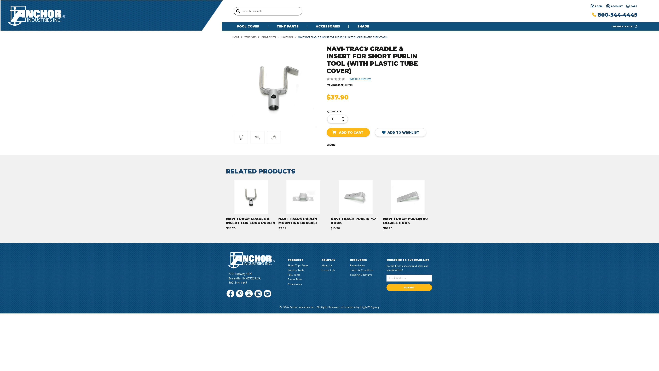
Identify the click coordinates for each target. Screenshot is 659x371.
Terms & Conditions (362, 270)
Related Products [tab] (260, 171)
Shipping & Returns (361, 275)
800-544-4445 (617, 15)
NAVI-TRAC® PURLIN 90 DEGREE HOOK (405, 221)
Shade (363, 26)
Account (616, 6)
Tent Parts (288, 26)
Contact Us (328, 270)
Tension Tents (296, 270)
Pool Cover (248, 26)
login (598, 6)
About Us (326, 265)
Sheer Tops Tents (298, 265)
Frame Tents (295, 279)
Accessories (328, 26)
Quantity (334, 111)
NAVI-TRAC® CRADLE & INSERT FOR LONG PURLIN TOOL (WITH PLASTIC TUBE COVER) (250, 225)
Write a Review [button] (360, 79)
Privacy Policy (357, 265)
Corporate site (622, 26)
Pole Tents (294, 275)
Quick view (254, 197)
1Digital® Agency (369, 307)
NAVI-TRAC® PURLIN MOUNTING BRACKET (298, 221)
